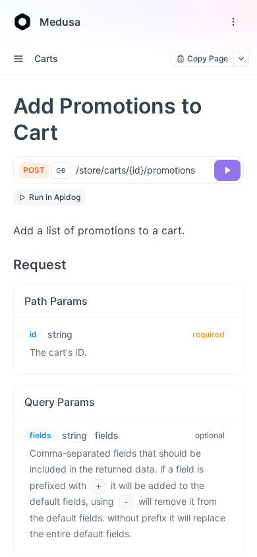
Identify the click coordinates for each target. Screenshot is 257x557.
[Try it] (227, 170)
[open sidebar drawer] (18, 58)
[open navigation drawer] (233, 21)
